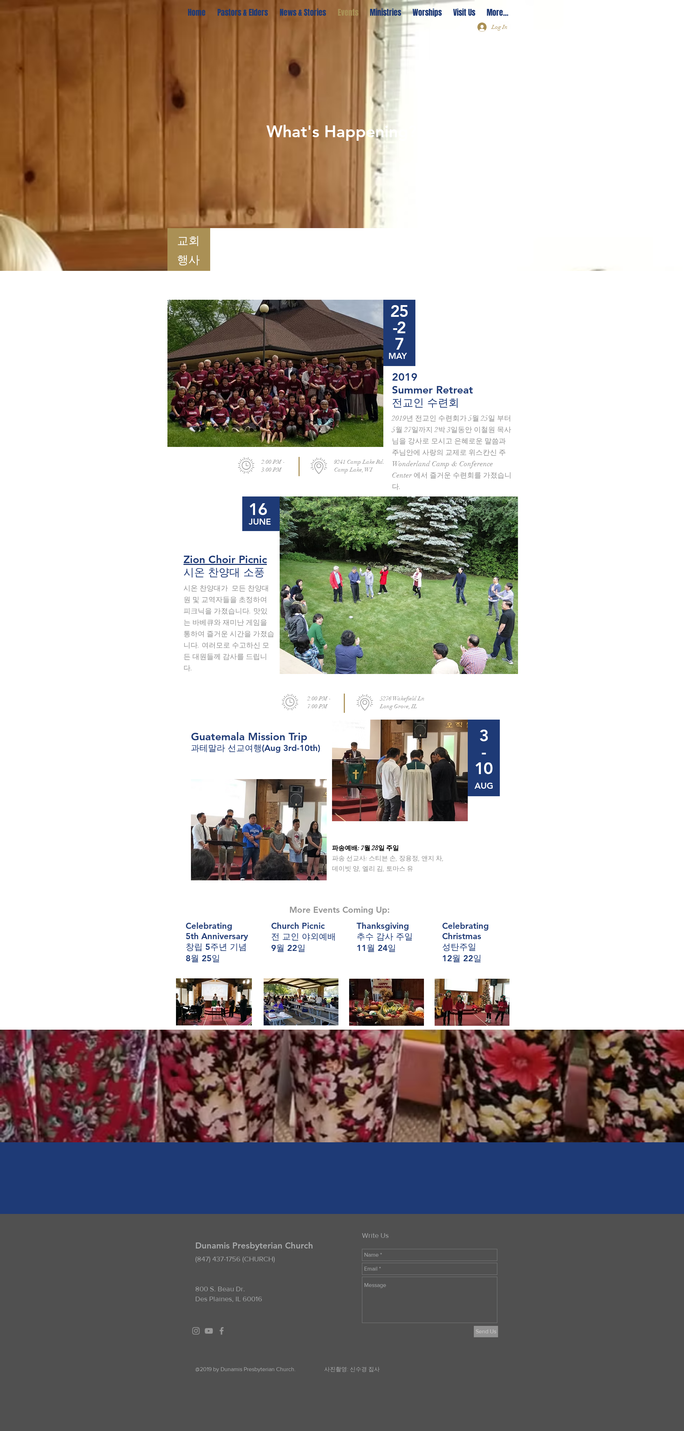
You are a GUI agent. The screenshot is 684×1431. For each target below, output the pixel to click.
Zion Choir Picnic (225, 559)
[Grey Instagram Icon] (196, 1331)
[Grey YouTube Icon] (209, 1331)
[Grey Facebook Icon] (222, 1331)
